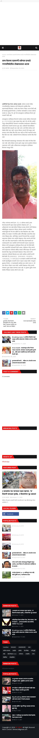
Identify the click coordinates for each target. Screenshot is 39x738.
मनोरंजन (21, 654)
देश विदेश (26, 650)
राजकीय (27, 654)
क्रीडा (20, 650)
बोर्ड (4, 654)
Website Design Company (23, 735)
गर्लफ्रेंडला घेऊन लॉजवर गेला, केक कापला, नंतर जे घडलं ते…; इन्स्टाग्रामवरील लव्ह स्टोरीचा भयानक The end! (24, 622)
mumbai (5, 647)
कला (29, 647)
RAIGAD (13, 647)
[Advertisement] (19, 23)
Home (4, 55)
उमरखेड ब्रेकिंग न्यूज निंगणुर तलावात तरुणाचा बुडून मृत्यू (23, 707)
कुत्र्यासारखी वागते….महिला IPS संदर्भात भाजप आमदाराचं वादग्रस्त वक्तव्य (24, 362)
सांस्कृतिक (12, 657)
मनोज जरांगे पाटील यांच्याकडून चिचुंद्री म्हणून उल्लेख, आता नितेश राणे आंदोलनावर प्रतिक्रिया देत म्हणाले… (24, 564)
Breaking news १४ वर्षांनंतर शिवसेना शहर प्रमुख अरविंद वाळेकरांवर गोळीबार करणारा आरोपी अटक (24, 339)
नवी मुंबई (33, 650)
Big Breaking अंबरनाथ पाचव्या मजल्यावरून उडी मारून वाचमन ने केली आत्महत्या (24, 698)
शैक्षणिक (5, 657)
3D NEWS (6, 68)
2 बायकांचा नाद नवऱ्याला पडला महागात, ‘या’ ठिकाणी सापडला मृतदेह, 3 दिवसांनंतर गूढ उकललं (19, 492)
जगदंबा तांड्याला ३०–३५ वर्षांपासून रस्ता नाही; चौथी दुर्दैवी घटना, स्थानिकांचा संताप (23, 573)
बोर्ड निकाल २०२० (12, 654)
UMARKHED (22, 647)
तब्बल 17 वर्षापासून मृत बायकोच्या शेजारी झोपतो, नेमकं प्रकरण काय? (24, 716)
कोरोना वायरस (6, 650)
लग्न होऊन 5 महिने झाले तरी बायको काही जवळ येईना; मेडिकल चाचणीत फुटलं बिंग (23, 689)
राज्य (33, 654)
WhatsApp (5, 462)
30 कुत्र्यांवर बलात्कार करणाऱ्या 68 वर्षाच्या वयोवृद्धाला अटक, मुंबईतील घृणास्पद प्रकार (22, 680)
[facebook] (10, 514)
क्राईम (14, 650)
